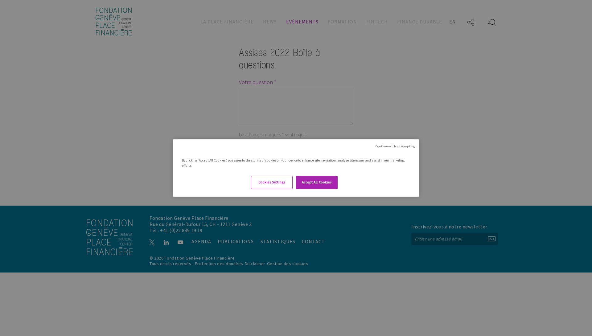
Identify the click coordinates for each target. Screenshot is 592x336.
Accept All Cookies (316, 182)
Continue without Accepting (395, 146)
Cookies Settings (271, 182)
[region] (296, 168)
